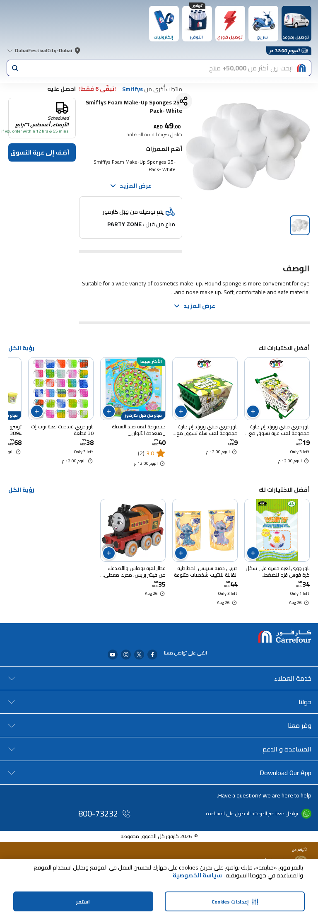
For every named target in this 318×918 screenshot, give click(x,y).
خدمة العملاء (292, 678)
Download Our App (285, 772)
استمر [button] (83, 901)
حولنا (305, 702)
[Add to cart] (253, 411)
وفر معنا (299, 725)
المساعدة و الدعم (287, 749)
